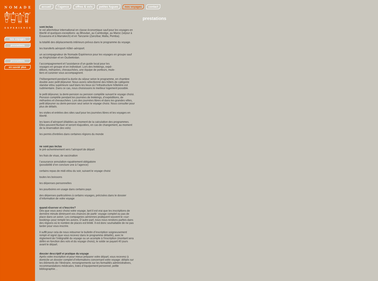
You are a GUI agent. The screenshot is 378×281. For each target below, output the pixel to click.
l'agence (63, 6)
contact (153, 6)
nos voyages (18, 38)
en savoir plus (17, 67)
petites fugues (108, 6)
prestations (17, 60)
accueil (46, 6)
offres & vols (84, 6)
